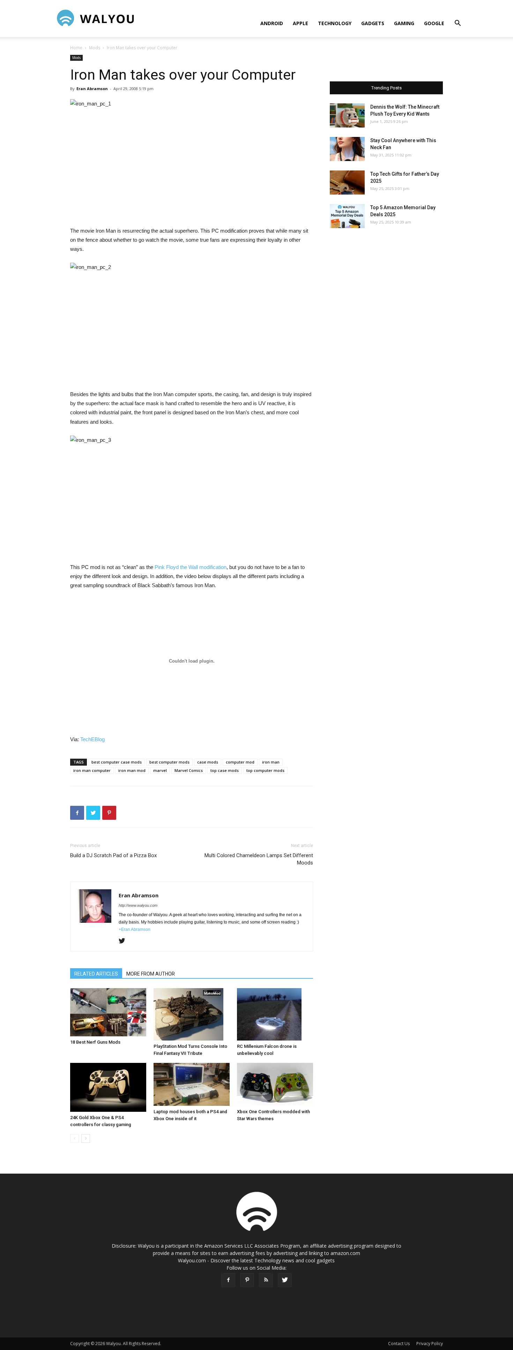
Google (434, 23)
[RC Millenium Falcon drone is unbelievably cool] (275, 1014)
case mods (207, 762)
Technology (334, 23)
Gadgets (372, 23)
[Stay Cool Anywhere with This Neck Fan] (347, 149)
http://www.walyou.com (138, 905)
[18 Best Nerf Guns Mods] (108, 1012)
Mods (94, 48)
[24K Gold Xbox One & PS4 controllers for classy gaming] (108, 1087)
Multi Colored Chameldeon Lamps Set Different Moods (259, 859)
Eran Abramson (92, 88)
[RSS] (266, 1280)
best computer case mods (116, 762)
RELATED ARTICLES (96, 974)
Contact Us (399, 1344)
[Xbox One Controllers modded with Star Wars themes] (275, 1084)
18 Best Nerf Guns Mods (95, 1042)
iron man (271, 762)
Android (271, 23)
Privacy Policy (429, 1344)
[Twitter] (124, 941)
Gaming (404, 23)
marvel (160, 770)
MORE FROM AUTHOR (150, 974)
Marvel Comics (188, 770)
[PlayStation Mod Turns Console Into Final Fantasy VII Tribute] (192, 1014)
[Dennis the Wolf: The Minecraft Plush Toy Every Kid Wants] (347, 115)
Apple (300, 23)
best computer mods (169, 762)
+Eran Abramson (134, 929)
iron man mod (132, 770)
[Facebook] (228, 1280)
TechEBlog (92, 739)
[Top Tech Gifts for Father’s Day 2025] (347, 182)
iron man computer (92, 770)
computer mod (240, 762)
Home (76, 48)
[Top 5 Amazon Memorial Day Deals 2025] (347, 216)
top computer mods (265, 770)
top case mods (224, 770)
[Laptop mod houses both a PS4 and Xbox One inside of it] (192, 1084)
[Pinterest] (247, 1280)
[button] (457, 24)
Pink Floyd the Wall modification (190, 567)
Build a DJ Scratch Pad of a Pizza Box (113, 855)
